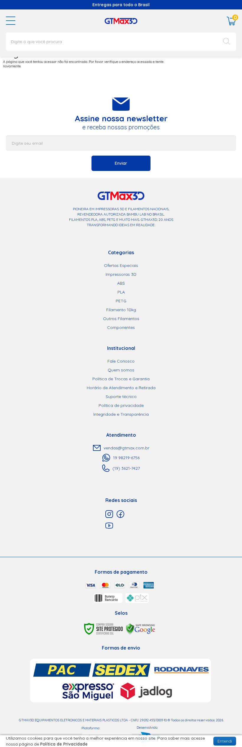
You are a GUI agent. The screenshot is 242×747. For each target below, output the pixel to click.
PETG (121, 301)
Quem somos (121, 370)
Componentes (121, 327)
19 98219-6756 (126, 457)
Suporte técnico (121, 396)
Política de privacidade (121, 405)
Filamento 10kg (121, 309)
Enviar (121, 163)
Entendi (225, 741)
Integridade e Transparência (121, 414)
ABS (121, 283)
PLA (121, 292)
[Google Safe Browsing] (140, 628)
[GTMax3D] (121, 20)
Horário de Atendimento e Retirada (121, 387)
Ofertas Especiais (121, 265)
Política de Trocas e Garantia (121, 378)
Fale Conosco (121, 361)
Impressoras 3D (121, 274)
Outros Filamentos (121, 318)
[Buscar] (226, 41)
